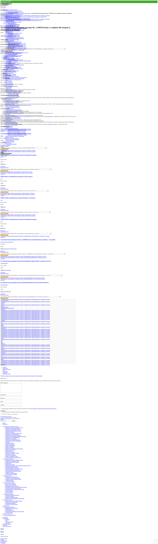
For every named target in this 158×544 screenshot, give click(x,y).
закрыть (2, 529)
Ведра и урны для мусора (10, 74)
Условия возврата (6, 373)
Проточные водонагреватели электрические (14, 90)
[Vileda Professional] (25, 312)
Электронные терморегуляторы (12, 97)
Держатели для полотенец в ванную (13, 429)
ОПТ (4, 370)
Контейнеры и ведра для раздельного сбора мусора (16, 77)
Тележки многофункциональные (12, 139)
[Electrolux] (25, 351)
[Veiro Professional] (25, 315)
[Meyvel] (25, 333)
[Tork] (25, 318)
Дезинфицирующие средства (11, 102)
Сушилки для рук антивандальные (12, 117)
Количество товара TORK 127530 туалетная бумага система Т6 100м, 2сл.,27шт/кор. (19, 212)
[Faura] (25, 350)
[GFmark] (25, 344)
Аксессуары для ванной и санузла (10, 9)
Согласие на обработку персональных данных (8, 417)
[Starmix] (25, 321)
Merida (1, 136)
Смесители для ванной (13, 61)
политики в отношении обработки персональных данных (44, 408)
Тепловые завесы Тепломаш (14, 96)
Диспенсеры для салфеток (10, 438)
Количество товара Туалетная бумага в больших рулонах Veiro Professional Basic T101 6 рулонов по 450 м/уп (25, 296)
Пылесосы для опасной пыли (11, 56)
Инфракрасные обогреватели (11, 60)
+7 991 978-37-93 (3, 2)
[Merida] (25, 335)
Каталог (2, 13)
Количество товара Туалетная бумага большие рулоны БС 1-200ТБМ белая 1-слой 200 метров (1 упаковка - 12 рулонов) (27, 253)
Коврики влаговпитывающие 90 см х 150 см (17, 135)
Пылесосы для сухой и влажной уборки (13, 501)
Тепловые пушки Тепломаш (14, 92)
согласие (6, 408)
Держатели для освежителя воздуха (12, 428)
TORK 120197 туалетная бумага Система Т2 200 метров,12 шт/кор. (18, 219)
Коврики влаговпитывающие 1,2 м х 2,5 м (17, 46)
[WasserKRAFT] (25, 311)
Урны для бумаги (9, 81)
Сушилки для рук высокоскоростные (13, 118)
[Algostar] (25, 364)
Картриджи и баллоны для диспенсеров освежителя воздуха (18, 105)
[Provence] (25, 327)
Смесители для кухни (10, 454)
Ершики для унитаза (9, 444)
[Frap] (25, 348)
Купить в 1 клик (9, 50)
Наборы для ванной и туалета (11, 456)
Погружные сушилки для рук (11, 116)
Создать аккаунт (3, 538)
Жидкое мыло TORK (9, 104)
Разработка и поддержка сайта (5, 418)
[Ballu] (25, 361)
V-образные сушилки (9, 115)
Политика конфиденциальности (5, 416)
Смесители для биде (9, 57)
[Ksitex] (25, 339)
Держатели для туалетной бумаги (12, 437)
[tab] (39, 55)
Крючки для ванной (9, 447)
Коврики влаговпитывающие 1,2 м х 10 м (16, 130)
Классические (8, 142)
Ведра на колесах (9, 127)
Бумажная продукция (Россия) (6, 25)
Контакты (5, 372)
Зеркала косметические (10, 445)
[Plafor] (25, 329)
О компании (5, 371)
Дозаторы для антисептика (13, 34)
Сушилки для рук (6, 114)
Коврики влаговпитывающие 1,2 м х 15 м (16, 131)
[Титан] (25, 301)
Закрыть (2, 419)
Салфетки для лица (9, 472)
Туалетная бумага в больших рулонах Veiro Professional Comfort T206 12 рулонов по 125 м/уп (25, 261)
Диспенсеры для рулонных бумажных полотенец (15, 436)
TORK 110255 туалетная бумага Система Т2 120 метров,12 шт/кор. (18, 155)
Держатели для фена (9, 432)
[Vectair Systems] (25, 317)
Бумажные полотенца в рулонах (12, 461)
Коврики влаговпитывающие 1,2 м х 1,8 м (17, 43)
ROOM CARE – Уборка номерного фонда (14, 460)
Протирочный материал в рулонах (12, 107)
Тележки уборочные (9, 140)
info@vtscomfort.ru (48, 116)
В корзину (3, 50)
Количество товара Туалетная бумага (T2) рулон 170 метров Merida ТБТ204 (18, 147)
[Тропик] (25, 299)
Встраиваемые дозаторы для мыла (15, 33)
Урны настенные (9, 83)
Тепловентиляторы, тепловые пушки (13, 91)
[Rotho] (25, 323)
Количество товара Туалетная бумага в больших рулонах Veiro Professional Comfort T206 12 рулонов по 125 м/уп (25, 275)
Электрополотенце (9, 480)
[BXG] (25, 357)
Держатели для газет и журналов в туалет (14, 14)
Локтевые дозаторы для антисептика (15, 37)
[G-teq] (25, 345)
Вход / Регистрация (7, 526)
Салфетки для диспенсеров (11, 473)
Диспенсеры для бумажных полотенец (13, 433)
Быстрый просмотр (4, 146)
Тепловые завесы (9, 65)
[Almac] (25, 363)
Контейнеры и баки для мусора (12, 76)
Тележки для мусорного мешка (11, 138)
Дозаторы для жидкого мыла (14, 35)
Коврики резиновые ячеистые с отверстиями (14, 136)
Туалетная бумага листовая (11, 474)
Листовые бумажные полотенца (12, 106)
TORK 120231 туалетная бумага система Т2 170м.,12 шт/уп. (16, 176)
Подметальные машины (10, 55)
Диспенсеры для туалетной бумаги (12, 439)
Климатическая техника (8, 85)
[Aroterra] (25, 362)
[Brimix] (25, 358)
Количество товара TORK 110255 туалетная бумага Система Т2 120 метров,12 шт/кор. (20, 169)
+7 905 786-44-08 (8, 1)
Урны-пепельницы (9, 33)
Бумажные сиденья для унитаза (12, 462)
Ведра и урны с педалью (10, 484)
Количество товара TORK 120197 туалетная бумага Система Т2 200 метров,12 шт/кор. (20, 233)
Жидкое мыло (8, 463)
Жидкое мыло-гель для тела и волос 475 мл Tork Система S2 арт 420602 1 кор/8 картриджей (19, 20)
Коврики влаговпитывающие (11, 41)
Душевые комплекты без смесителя (15, 59)
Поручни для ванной (9, 452)
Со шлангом (8, 145)
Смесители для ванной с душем (12, 453)
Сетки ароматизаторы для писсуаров (13, 457)
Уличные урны (8, 80)
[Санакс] (25, 304)
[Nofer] (25, 330)
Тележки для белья (9, 137)
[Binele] (25, 360)
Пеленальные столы (7, 98)
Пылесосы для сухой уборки (11, 125)
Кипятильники (8, 87)
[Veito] (25, 314)
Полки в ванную (8, 450)
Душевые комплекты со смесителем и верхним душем (19, 60)
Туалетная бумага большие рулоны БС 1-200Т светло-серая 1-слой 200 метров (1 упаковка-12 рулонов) (22, 16)
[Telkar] (25, 319)
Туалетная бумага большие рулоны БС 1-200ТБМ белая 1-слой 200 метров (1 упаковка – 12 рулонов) (27, 239)
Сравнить (5, 525)
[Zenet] (25, 310)
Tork (1, 157)
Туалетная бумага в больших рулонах (13, 109)
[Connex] (25, 354)
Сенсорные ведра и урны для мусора (13, 79)
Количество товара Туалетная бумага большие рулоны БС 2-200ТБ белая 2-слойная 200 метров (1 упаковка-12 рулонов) (27, 48)
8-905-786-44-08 (27, 116)
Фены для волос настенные (9, 141)
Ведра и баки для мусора (8, 73)
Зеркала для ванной (9, 446)
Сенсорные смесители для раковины (13, 440)
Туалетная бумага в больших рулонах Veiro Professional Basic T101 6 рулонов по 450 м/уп (24, 282)
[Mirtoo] (25, 332)
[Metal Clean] (25, 334)
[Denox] (25, 353)
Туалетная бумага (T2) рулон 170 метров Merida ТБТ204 (15, 133)
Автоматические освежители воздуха (13, 10)
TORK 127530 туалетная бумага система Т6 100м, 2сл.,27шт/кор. (17, 198)
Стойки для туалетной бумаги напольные (14, 448)
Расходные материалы (7, 99)
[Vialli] (25, 313)
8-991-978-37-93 (20, 116)
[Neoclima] (25, 331)
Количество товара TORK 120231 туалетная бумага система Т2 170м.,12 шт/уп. (18, 190)
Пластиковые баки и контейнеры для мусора (14, 78)
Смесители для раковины (10, 455)
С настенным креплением (10, 144)
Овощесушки (8, 88)
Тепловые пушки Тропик (13, 94)
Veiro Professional (4, 263)
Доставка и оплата (7, 369)
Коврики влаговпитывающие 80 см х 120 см (17, 47)
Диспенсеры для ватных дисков (12, 434)
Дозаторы (7, 442)
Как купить (5, 368)
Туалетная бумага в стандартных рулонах (14, 468)
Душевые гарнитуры (9, 443)
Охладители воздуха (9, 89)
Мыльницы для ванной (10, 449)
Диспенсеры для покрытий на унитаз (13, 435)
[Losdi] (25, 337)
